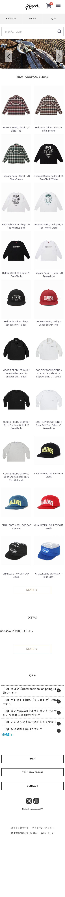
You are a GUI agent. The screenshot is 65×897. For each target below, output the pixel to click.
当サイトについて (20, 828)
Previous (7, 54)
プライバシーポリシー (43, 828)
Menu (58, 3)
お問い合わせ (47, 833)
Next (58, 54)
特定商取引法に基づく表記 (24, 833)
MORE (30, 589)
